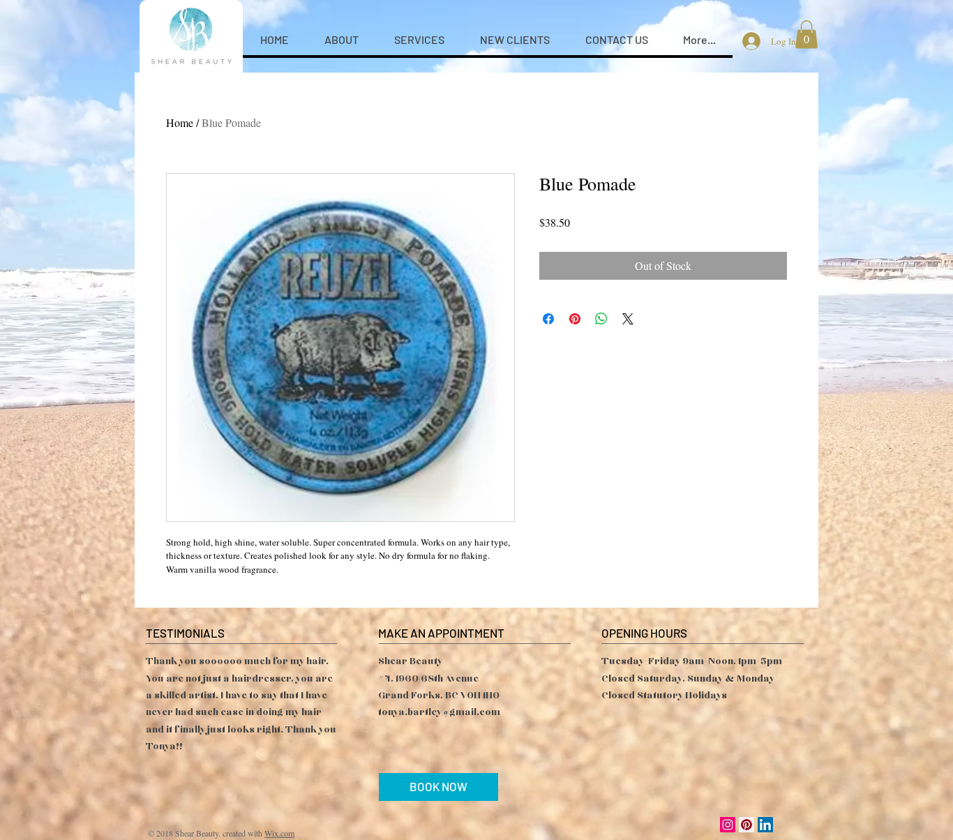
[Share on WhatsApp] (601, 318)
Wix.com (279, 833)
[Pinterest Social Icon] (746, 824)
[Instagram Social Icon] (727, 824)
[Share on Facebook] (548, 318)
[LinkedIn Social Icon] (765, 824)
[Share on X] (628, 318)
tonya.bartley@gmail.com (439, 712)
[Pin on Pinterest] (574, 318)
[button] (806, 34)
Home (179, 122)
